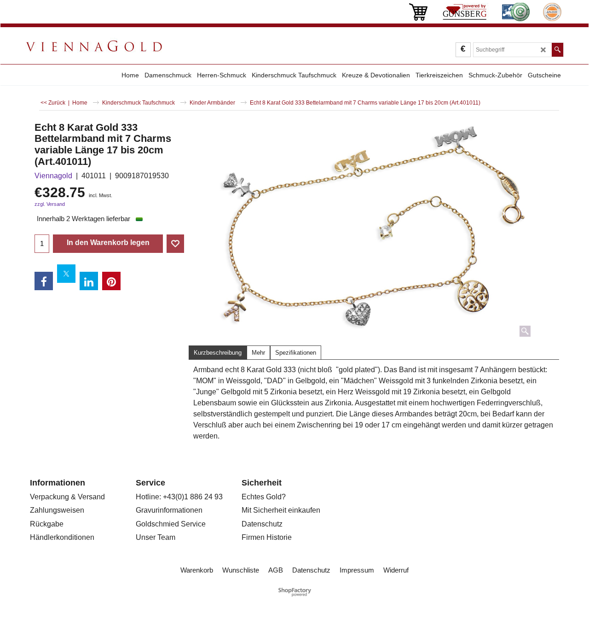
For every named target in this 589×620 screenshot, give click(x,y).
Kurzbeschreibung (218, 352)
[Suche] (557, 50)
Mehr (258, 352)
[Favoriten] (175, 243)
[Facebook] (44, 281)
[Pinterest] (111, 281)
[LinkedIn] (89, 281)
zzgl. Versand (50, 204)
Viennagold (53, 176)
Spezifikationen (295, 352)
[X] (66, 273)
